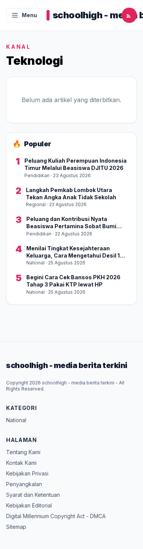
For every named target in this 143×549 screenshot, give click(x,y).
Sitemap (16, 526)
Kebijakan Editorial (29, 505)
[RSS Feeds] (129, 15)
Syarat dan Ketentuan (33, 494)
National (16, 420)
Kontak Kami (21, 462)
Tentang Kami (23, 452)
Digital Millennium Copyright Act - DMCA (56, 516)
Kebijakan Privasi (27, 473)
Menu (29, 15)
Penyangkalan (24, 484)
